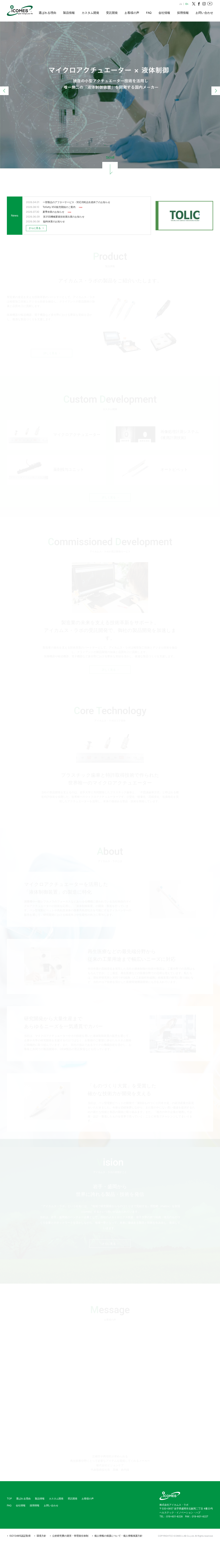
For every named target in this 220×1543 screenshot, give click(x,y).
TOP (9, 1498)
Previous (4, 90)
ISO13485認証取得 (20, 1535)
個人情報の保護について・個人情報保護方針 (118, 1535)
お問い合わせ (204, 12)
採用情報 (183, 12)
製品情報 (69, 12)
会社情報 (164, 12)
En (186, 3)
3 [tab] (115, 145)
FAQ (149, 12)
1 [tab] (105, 145)
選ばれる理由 (47, 12)
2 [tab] (110, 145)
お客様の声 (132, 12)
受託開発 (112, 12)
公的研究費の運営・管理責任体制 (70, 1535)
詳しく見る (50, 348)
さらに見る (109, 1236)
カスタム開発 (90, 12)
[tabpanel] (110, 77)
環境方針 (41, 1535)
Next (215, 90)
